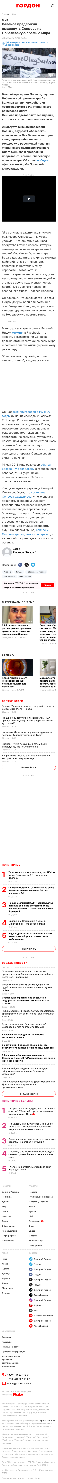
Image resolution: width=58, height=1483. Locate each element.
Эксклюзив (34, 1221)
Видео (32, 1231)
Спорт (5, 1211)
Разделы (33, 1186)
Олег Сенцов (25, 576)
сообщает (42, 160)
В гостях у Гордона (38, 1201)
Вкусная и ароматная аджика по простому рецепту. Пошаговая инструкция (32, 1140)
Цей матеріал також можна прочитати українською (26, 43)
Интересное (8, 1240)
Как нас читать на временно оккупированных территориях (11, 1361)
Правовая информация (13, 1351)
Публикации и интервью (41, 1197)
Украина (7, 572)
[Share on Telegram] (33, 565)
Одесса (5, 1268)
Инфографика (9, 1235)
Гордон (5, 14)
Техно (5, 1221)
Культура (6, 1216)
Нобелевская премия (36, 572)
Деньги (5, 1201)
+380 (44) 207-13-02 (18, 1379)
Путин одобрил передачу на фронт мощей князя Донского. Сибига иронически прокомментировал (28, 1084)
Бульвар (9, 654)
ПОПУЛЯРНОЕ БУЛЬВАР (18, 1101)
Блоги (32, 1206)
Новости (6, 1186)
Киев (4, 1259)
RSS (36, 1310)
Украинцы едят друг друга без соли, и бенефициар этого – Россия (28, 707)
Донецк (6, 1273)
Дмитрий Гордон (42, 1259)
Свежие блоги (12, 701)
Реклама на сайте (11, 1347)
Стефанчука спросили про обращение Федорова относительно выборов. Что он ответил (25, 1000)
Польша (19, 572)
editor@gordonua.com (19, 1383)
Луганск (6, 1293)
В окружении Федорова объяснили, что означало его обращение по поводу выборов (28, 1046)
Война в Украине (10, 1192)
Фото (31, 1226)
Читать (47, 585)
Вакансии (7, 1337)
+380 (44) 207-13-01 (18, 1374)
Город (5, 1253)
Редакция (7, 1342)
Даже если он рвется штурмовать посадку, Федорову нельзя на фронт (27, 733)
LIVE (31, 1216)
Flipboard (38, 1305)
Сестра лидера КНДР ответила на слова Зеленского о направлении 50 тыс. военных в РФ (31, 890)
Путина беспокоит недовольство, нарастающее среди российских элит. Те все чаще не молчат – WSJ (28, 1013)
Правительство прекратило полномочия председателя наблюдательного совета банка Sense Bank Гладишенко (27, 974)
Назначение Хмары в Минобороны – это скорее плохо (27, 922)
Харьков (6, 1278)
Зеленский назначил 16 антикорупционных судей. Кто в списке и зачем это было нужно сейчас (27, 987)
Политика (7, 1197)
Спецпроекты (35, 1245)
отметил (18, 332)
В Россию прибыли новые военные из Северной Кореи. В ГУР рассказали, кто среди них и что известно (28, 1058)
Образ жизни (8, 1226)
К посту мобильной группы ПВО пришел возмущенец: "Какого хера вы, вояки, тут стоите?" (27, 720)
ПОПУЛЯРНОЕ (11, 864)
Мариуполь (7, 1288)
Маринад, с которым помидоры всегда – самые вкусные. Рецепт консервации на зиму (31, 1154)
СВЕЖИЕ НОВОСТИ (14, 963)
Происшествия (9, 1231)
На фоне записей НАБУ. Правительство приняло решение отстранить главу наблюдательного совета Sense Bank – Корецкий (30, 907)
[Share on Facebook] (20, 565)
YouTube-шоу (36, 1240)
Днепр (5, 1283)
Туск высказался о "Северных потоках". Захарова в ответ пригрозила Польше (24, 1025)
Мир (14, 14)
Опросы (33, 1235)
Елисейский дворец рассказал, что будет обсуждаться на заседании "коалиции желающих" (25, 1071)
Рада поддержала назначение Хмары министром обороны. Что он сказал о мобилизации (30, 936)
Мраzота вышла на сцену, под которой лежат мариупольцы (26, 757)
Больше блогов (28, 767)
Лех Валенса (9, 576)
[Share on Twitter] (26, 565)
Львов (5, 1264)
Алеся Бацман (41, 1295)
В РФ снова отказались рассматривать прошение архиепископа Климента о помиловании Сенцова (17, 629)
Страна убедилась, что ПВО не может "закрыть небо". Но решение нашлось (31, 875)
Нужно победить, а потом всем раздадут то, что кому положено (24, 745)
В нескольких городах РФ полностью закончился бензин (23, 1036)
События (21, 638)
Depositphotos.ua (47, 1420)
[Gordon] (28, 6)
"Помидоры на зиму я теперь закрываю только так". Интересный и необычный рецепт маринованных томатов (30, 1126)
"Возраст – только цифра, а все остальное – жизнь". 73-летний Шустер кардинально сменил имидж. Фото (31, 1111)
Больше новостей (29, 1094)
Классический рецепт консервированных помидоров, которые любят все (14, 682)
